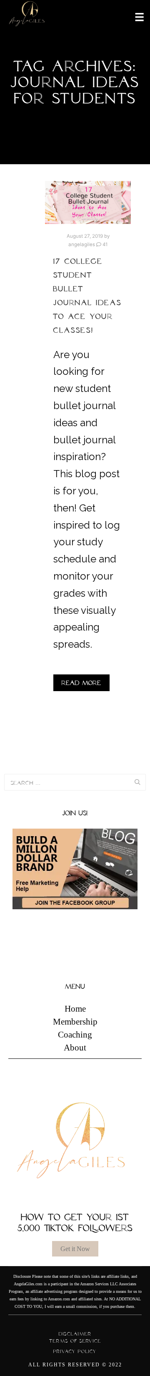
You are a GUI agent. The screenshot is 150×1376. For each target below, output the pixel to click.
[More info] (134, 16)
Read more (81, 683)
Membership (75, 1022)
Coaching (75, 1035)
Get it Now (75, 1248)
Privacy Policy (75, 1351)
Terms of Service (75, 1341)
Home (75, 1009)
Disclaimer (75, 1334)
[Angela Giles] (27, 16)
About (75, 1048)
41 (104, 244)
